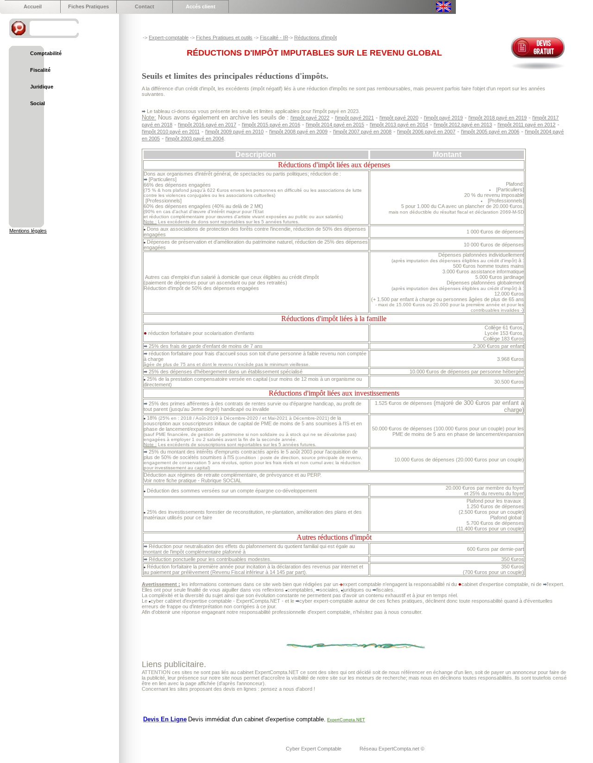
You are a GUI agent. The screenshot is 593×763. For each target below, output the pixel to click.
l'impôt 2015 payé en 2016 (271, 124)
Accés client (200, 6)
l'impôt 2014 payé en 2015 (335, 124)
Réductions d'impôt (315, 37)
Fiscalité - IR (274, 37)
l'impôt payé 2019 (443, 117)
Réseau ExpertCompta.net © (392, 748)
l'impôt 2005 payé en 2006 (490, 131)
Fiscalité (40, 70)
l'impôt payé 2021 (354, 117)
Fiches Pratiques (88, 6)
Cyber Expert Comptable (314, 748)
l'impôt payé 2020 (398, 117)
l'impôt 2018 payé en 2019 (497, 117)
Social (37, 103)
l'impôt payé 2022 (309, 117)
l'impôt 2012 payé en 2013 (463, 124)
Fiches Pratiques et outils (224, 37)
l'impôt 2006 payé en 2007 (426, 131)
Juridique (41, 86)
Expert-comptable (169, 37)
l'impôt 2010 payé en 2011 (171, 131)
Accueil (33, 6)
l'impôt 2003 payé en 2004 (194, 138)
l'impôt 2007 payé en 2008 (362, 131)
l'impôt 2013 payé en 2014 (399, 124)
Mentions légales (28, 230)
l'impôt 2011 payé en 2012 (526, 124)
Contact (144, 6)
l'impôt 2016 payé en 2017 (207, 124)
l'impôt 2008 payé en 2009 (298, 131)
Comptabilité (46, 53)
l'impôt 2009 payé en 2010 (234, 131)
